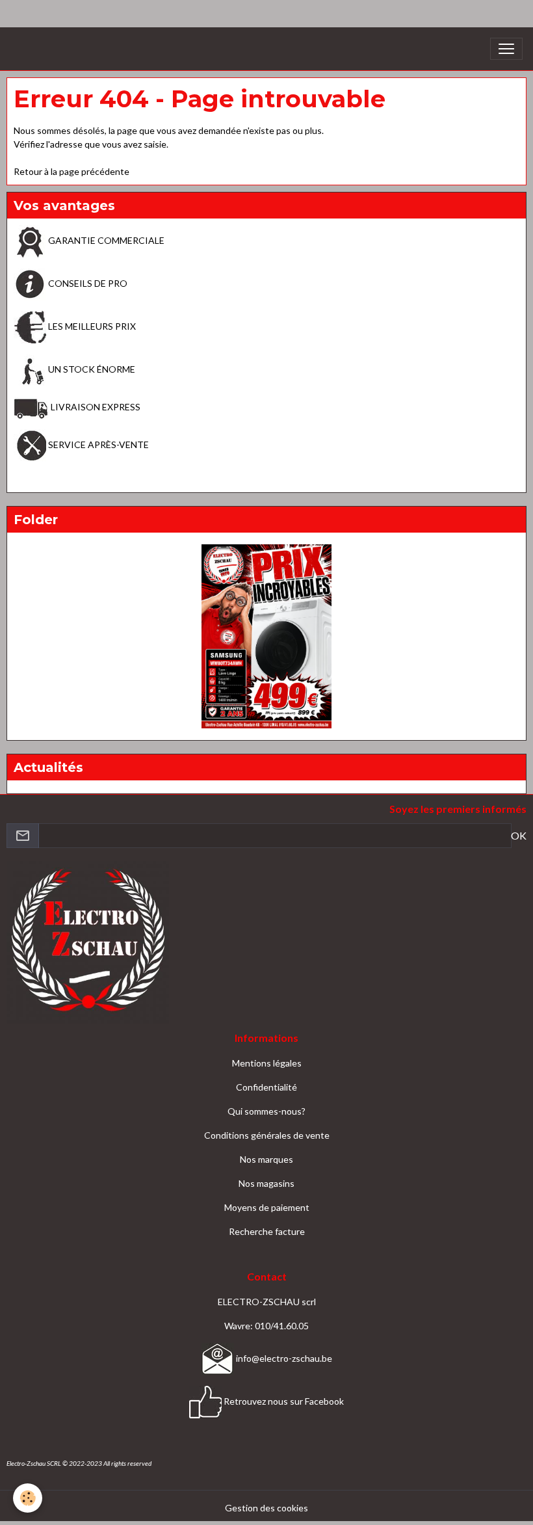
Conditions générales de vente (267, 1135)
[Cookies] (27, 1498)
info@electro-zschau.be (283, 1358)
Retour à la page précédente (71, 171)
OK (518, 835)
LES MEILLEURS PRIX (91, 326)
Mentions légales (267, 1062)
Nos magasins (266, 1183)
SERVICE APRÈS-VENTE (97, 444)
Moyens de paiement (266, 1207)
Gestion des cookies (266, 1507)
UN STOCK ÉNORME (90, 369)
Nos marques (266, 1159)
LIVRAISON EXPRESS (94, 406)
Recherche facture (267, 1231)
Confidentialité (266, 1087)
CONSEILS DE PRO (86, 283)
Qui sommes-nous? (267, 1111)
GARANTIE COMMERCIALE (105, 240)
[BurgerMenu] (506, 49)
